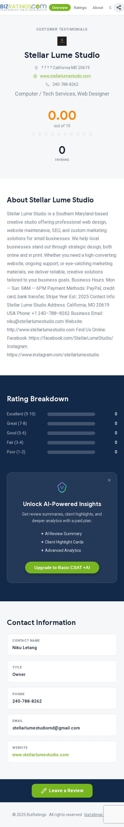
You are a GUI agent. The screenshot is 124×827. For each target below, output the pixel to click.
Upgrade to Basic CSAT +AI (62, 567)
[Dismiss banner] (109, 480)
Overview (60, 7)
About (98, 7)
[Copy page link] (119, 7)
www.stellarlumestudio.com (65, 76)
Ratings (80, 7)
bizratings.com (98, 814)
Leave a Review (66, 790)
